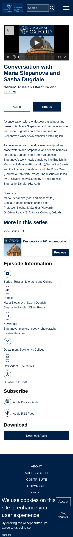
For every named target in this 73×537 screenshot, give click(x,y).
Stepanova (10, 328)
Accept (63, 501)
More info (6, 534)
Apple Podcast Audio (26, 402)
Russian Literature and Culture (33, 281)
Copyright (36, 486)
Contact (36, 492)
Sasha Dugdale (37, 302)
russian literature (14, 333)
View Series (11, 231)
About (36, 466)
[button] (36, 42)
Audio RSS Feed (23, 413)
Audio (17, 107)
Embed (47, 107)
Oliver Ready (37, 307)
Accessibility (36, 473)
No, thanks (63, 515)
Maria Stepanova (14, 302)
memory (24, 328)
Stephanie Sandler (15, 307)
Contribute (36, 479)
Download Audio (36, 435)
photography (48, 328)
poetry (35, 328)
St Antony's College (32, 349)
